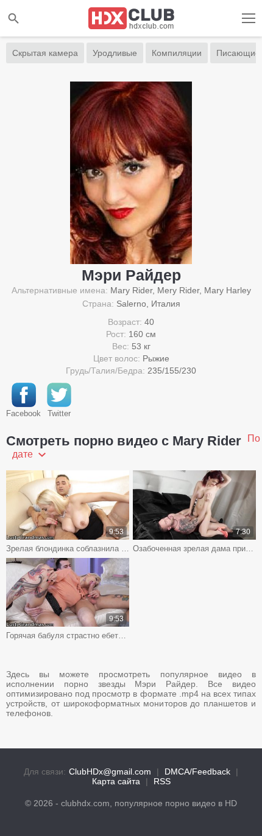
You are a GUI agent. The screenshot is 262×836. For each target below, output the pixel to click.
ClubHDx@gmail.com (110, 771)
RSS (162, 781)
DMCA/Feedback (197, 771)
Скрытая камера (45, 53)
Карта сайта (116, 781)
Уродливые (115, 53)
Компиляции (177, 53)
